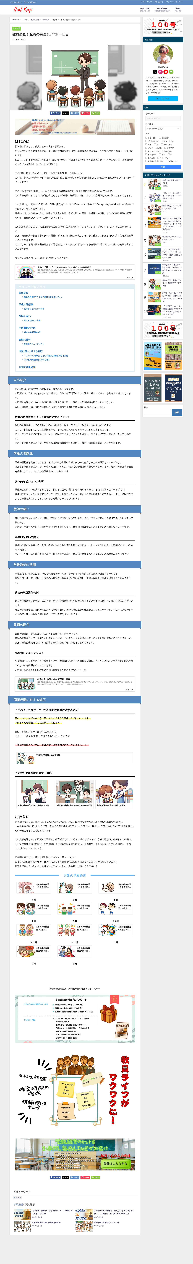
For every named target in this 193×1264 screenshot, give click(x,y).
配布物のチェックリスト (34, 344)
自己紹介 (23, 293)
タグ (147, 134)
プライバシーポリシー (174, 2)
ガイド (18, 1197)
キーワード (150, 114)
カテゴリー (150, 124)
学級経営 (16, 28)
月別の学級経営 (27, 367)
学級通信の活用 (27, 328)
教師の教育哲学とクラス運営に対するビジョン (43, 297)
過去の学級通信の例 (32, 332)
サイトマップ (147, 2)
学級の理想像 (26, 304)
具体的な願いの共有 (32, 320)
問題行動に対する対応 (31, 351)
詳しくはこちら (163, 98)
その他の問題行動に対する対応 (37, 360)
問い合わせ (159, 2)
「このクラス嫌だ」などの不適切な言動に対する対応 (46, 356)
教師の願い (25, 316)
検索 (163, 167)
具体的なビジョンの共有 (34, 309)
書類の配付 (25, 339)
